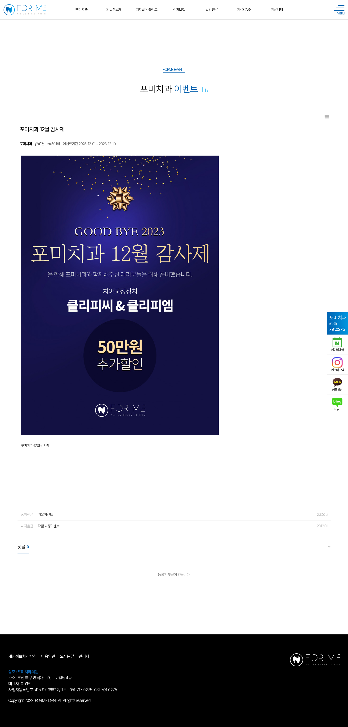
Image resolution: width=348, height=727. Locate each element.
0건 (41, 144)
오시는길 (67, 656)
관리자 (84, 656)
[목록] (326, 117)
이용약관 (48, 656)
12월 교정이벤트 (49, 526)
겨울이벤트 (45, 514)
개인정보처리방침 (22, 656)
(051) (337, 323)
